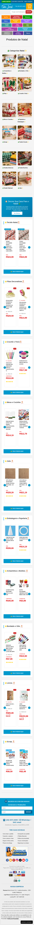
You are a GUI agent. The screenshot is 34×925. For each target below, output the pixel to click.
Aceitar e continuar (26, 922)
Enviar (28, 812)
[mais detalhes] (10, 263)
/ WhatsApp (24, 820)
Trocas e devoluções (23, 840)
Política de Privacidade (13, 918)
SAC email (17, 822)
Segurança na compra (23, 843)
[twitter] (26, 860)
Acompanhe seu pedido (23, 833)
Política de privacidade (23, 838)
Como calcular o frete (8, 838)
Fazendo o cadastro (8, 836)
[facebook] (7, 860)
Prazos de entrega (7, 843)
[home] (7, 6)
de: (7, 311)
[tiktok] (20, 860)
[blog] (10, 860)
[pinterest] (13, 860)
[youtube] (23, 860)
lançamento (7, 229)
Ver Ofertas (17, 213)
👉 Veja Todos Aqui (17, 271)
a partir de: (9, 376)
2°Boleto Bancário (22, 836)
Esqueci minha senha (8, 840)
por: (7, 254)
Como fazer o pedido (8, 833)
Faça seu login (10, 1)
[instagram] (17, 860)
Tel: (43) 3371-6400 (20, 6)
